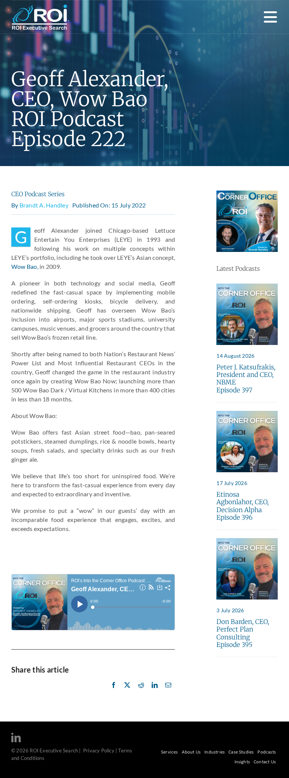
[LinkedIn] (154, 693)
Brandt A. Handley (44, 205)
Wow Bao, (24, 266)
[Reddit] (141, 693)
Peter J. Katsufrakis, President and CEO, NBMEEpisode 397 (245, 378)
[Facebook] (113, 693)
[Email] (168, 693)
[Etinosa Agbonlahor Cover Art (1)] (247, 413)
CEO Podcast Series (38, 194)
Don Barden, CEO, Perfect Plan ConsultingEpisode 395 (242, 633)
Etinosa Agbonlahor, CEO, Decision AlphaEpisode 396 (242, 506)
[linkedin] (16, 737)
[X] (127, 693)
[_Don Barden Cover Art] (247, 541)
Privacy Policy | (100, 750)
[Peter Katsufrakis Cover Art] (247, 286)
